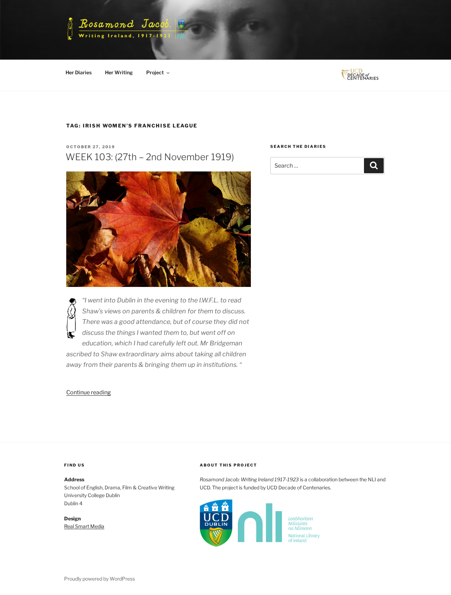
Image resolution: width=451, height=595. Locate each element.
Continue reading (88, 392)
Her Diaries (79, 72)
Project (155, 72)
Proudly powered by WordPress (99, 579)
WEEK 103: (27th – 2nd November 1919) (150, 156)
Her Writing (119, 72)
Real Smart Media (84, 526)
